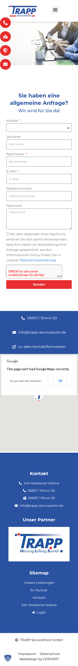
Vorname (13, 137)
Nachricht (14, 206)
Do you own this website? (26, 381)
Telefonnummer (19, 189)
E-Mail (11, 171)
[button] (55, 9)
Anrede (12, 121)
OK (60, 381)
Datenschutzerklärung (38, 260)
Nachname (15, 154)
